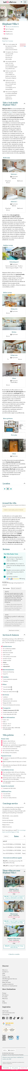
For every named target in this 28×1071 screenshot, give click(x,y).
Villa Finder (5, 1011)
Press (3, 975)
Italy (3, 1001)
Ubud (10, 112)
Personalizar (6, 1068)
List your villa (6, 977)
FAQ (3, 973)
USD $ (5, 836)
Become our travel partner (9, 986)
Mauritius (5, 998)
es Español (12, 1050)
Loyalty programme (7, 984)
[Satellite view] (4, 488)
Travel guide (5, 1014)
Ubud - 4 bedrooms (14, 940)
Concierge (5, 980)
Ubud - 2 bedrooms (14, 891)
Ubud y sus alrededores (12, 27)
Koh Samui (5, 995)
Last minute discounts (8, 1013)
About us (4, 970)
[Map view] (7, 488)
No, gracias (15, 1068)
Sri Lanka (4, 997)
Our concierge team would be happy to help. (14, 831)
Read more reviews (14, 630)
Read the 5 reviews (7, 41)
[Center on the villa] (11, 488)
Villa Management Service (9, 979)
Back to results (14, 954)
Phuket (4, 993)
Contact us (5, 972)
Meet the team (6, 982)
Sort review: (6, 588)
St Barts (4, 1003)
